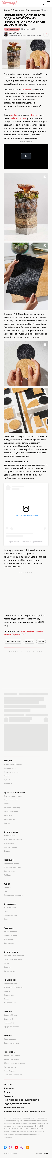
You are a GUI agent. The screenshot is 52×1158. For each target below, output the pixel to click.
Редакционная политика (17, 1104)
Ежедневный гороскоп (13, 1075)
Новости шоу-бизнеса (13, 764)
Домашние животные (12, 867)
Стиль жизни (11, 952)
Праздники (10, 980)
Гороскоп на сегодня (12, 1055)
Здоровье (8, 815)
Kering (34, 115)
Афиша (8, 1036)
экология (29, 642)
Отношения (10, 904)
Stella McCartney (18, 118)
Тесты (6, 963)
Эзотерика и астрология (14, 956)
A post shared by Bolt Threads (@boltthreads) (26, 542)
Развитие (9, 928)
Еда (5, 891)
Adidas (13, 115)
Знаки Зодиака (9, 1071)
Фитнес (7, 823)
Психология (8, 939)
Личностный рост (11, 935)
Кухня (7, 884)
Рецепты (7, 887)
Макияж (7, 804)
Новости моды (9, 836)
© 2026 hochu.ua (10, 1153)
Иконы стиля (9, 843)
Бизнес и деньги (10, 932)
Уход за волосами (11, 800)
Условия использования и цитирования (24, 1112)
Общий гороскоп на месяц (14, 1063)
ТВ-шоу (8, 1012)
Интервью (8, 784)
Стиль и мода (11, 832)
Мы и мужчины (10, 908)
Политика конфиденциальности (21, 1100)
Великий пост (9, 995)
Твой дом (9, 860)
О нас (7, 1092)
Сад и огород (9, 871)
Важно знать (9, 943)
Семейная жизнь (10, 915)
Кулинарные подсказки (13, 895)
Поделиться (46, 34)
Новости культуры (11, 1043)
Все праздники (10, 1003)
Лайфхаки (8, 875)
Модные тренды (12, 29)
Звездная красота (11, 772)
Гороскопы (9, 1052)
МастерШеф (9, 1023)
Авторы (8, 1084)
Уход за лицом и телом (13, 796)
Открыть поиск (42, 3)
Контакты (9, 1088)
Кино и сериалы (10, 1039)
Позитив (7, 967)
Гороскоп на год (10, 1067)
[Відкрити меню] (48, 3)
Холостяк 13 (8, 1019)
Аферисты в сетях (11, 1027)
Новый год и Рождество (13, 987)
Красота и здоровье (14, 793)
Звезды (8, 761)
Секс (6, 911)
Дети (6, 919)
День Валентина (10, 983)
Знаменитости (9, 768)
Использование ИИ (14, 1108)
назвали (27, 90)
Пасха (6, 999)
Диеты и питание (11, 812)
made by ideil (41, 1153)
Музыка (7, 780)
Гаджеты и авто (10, 971)
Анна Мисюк (15, 33)
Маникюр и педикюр (12, 808)
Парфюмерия (9, 819)
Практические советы (13, 839)
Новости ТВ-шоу (10, 1015)
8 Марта (7, 991)
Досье (6, 776)
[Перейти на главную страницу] (9, 3)
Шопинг (7, 851)
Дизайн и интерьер (11, 863)
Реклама (8, 1096)
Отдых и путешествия (13, 959)
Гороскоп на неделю (12, 1059)
